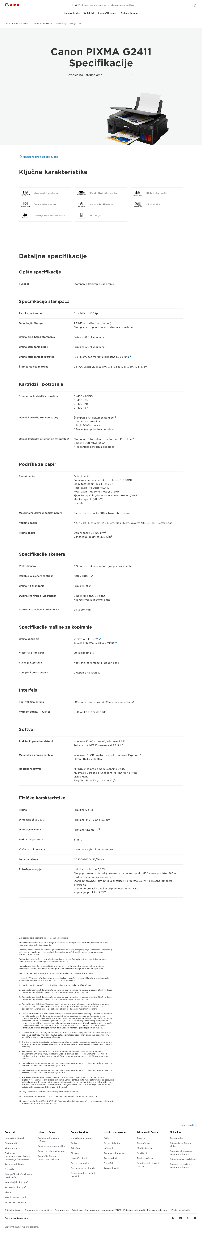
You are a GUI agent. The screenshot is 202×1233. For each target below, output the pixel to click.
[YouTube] (194, 1218)
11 (137, 772)
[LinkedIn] (180, 1218)
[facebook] (173, 1218)
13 (99, 829)
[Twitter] (187, 1218)
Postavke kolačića (180, 1210)
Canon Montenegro (15, 1218)
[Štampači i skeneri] (118, 12)
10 (116, 642)
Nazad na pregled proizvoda (40, 156)
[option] (135, 118)
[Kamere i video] (81, 12)
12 (115, 780)
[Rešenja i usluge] (139, 12)
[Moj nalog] (195, 5)
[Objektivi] (95, 12)
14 (105, 892)
